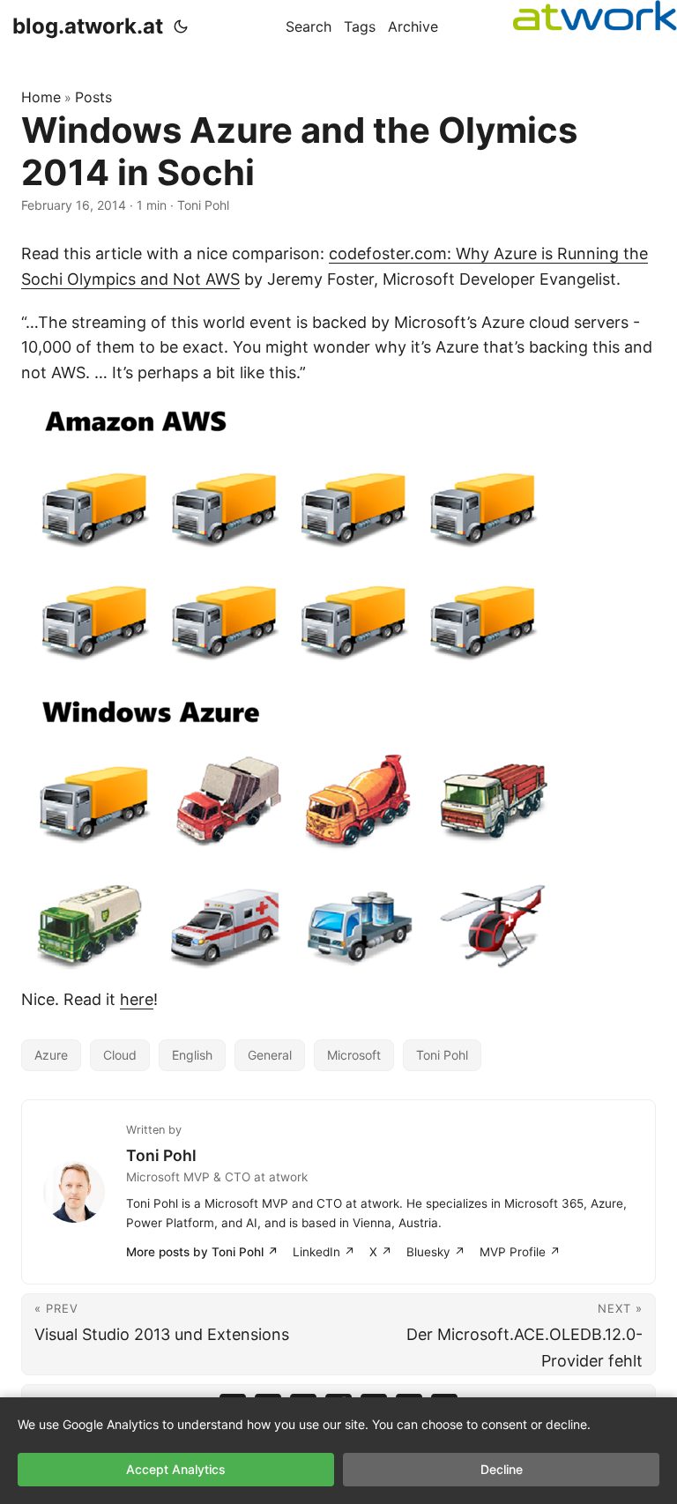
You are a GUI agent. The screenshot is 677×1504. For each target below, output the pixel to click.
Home (41, 97)
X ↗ (380, 1252)
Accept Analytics (176, 1469)
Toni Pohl (442, 1054)
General (270, 1054)
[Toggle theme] (180, 26)
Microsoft (354, 1054)
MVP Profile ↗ (520, 1252)
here (136, 999)
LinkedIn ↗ (324, 1252)
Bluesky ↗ (435, 1252)
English (192, 1054)
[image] (338, 687)
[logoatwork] (595, 15)
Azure (51, 1054)
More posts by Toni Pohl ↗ (202, 1252)
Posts (93, 97)
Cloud (120, 1054)
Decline (501, 1469)
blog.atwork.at (87, 26)
